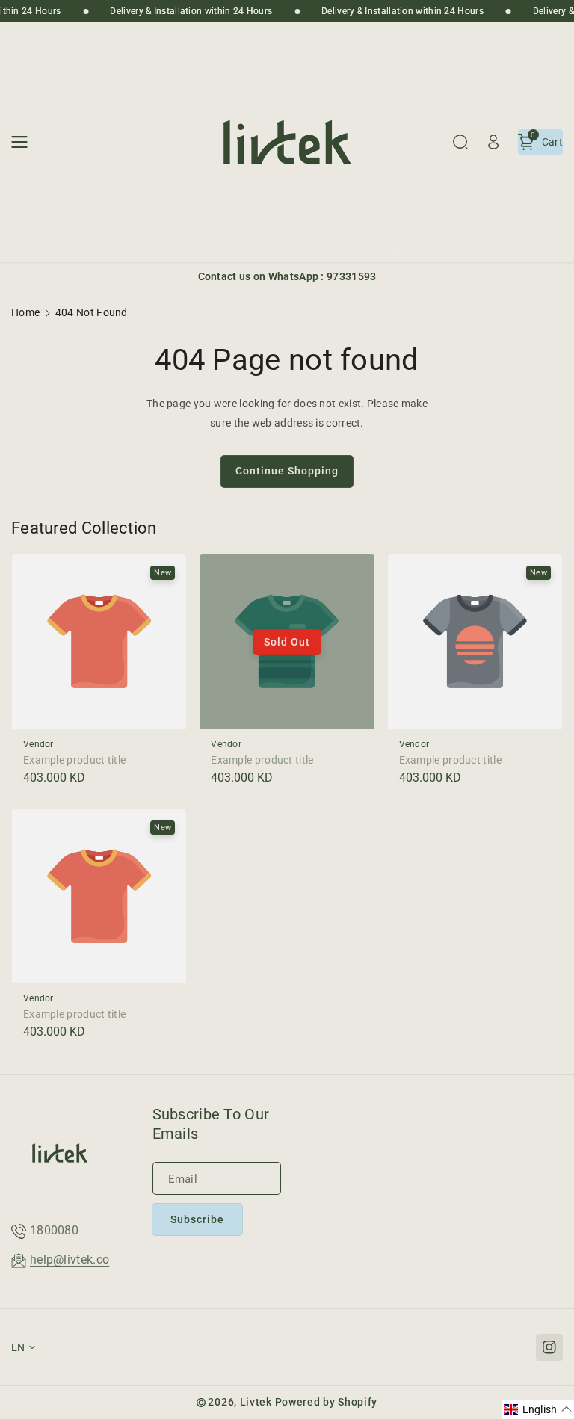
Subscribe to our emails (211, 1124)
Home (25, 312)
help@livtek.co (69, 1259)
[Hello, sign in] (493, 142)
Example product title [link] (74, 760)
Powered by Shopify (326, 1402)
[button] (24, 142)
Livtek (256, 1402)
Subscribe (197, 1219)
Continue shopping (287, 471)
